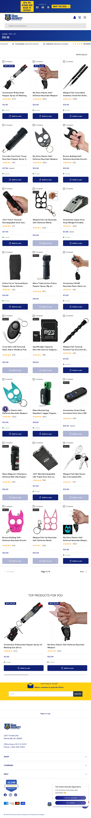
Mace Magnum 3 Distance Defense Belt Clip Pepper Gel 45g (14, 477)
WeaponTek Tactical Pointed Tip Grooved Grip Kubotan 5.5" (75, 350)
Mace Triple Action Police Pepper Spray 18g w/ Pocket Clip (45, 286)
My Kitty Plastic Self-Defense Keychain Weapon (45, 94)
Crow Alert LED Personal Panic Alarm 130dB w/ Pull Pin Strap (14, 350)
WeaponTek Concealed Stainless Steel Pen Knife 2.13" (74, 95)
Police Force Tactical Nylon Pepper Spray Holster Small (15, 286)
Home (5, 34)
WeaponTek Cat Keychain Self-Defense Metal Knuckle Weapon (45, 222)
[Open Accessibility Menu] (5, 409)
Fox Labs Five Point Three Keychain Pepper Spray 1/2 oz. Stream (14, 159)
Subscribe (77, 694)
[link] (18, 571)
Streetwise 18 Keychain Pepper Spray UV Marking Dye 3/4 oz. (14, 95)
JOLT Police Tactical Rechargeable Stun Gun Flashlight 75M (13, 222)
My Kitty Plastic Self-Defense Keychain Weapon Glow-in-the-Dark (75, 540)
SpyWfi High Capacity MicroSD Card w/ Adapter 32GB (45, 350)
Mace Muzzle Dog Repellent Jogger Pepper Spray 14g (44, 413)
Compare (9, 61)
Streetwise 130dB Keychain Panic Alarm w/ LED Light (74, 286)
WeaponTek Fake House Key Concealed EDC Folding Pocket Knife (74, 477)
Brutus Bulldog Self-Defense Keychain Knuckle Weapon (75, 159)
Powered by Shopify (37, 814)
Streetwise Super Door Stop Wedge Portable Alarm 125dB (74, 222)
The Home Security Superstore (19, 814)
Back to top (45, 714)
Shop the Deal (60, 6)
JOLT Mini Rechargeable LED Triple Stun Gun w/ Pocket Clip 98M (44, 477)
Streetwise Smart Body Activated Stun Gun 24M (74, 411)
